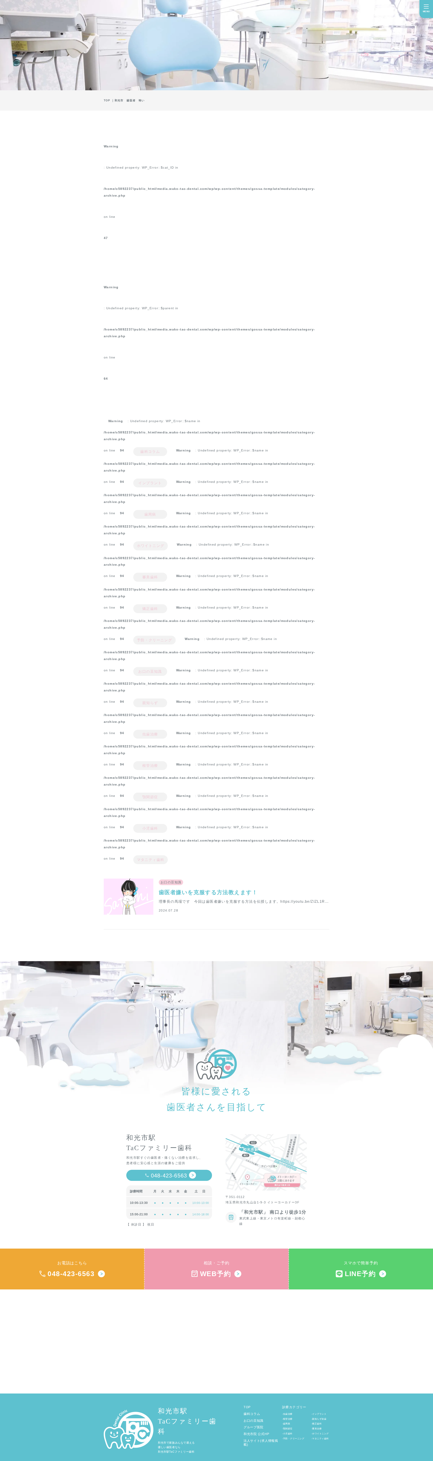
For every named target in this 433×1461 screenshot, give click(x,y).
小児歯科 (150, 828)
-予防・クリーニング (293, 1438)
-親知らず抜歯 (319, 1419)
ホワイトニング (150, 546)
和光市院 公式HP (256, 1434)
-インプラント (319, 1414)
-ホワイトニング (320, 1433)
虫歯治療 (150, 734)
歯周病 (150, 514)
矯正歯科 (150, 609)
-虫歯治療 (287, 1414)
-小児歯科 (287, 1433)
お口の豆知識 (150, 671)
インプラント (150, 483)
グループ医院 (253, 1427)
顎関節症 (150, 797)
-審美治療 (316, 1428)
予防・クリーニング (154, 640)
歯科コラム (150, 452)
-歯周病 (286, 1423)
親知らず (150, 703)
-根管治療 (287, 1419)
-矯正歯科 (316, 1423)
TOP (247, 1407)
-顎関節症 (287, 1428)
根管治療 (150, 766)
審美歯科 (150, 577)
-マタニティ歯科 (320, 1438)
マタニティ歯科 (150, 860)
